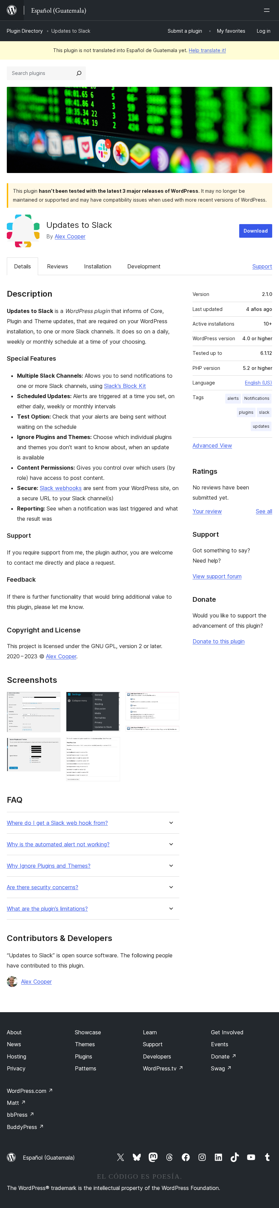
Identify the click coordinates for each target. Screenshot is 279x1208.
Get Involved (227, 1032)
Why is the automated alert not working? (58, 844)
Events (219, 1044)
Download (256, 231)
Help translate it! (207, 50)
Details (22, 266)
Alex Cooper (70, 236)
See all (264, 511)
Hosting (16, 1056)
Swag (221, 1068)
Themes (85, 1044)
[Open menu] (268, 10)
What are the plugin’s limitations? (47, 909)
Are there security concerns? (42, 887)
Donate (223, 1056)
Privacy (16, 1068)
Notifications (256, 398)
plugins (246, 412)
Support (262, 266)
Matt (16, 1102)
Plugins (83, 1056)
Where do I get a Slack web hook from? (57, 823)
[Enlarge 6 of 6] (170, 735)
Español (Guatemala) (49, 1157)
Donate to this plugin (219, 641)
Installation (97, 266)
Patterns (85, 1068)
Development (144, 266)
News (14, 1044)
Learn (150, 1032)
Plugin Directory (25, 31)
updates (261, 426)
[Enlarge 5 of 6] (170, 700)
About (14, 1032)
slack (264, 412)
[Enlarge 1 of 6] (51, 700)
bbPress (20, 1114)
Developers (157, 1056)
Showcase (88, 1032)
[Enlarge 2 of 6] (51, 746)
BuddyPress (25, 1127)
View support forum (217, 576)
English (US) (258, 383)
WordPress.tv (163, 1068)
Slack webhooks (61, 488)
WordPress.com (30, 1090)
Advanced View (212, 445)
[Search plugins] (79, 73)
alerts (233, 398)
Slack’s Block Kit (125, 385)
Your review (207, 511)
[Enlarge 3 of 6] (111, 700)
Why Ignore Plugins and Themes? (49, 866)
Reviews (57, 266)
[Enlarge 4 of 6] (111, 746)
